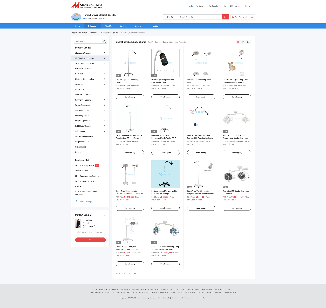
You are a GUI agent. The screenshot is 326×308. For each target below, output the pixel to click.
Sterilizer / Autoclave (83, 94)
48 (135, 273)
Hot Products (100, 289)
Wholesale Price (166, 289)
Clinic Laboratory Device (84, 63)
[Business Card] (105, 215)
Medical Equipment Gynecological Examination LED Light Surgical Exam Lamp (129, 138)
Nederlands (164, 292)
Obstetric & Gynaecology (85, 79)
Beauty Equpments (82, 105)
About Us (108, 26)
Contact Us (153, 26)
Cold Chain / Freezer (83, 126)
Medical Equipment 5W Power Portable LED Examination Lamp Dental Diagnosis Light (200, 138)
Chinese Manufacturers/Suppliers (132, 289)
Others (77, 152)
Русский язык (136, 292)
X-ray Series (79, 74)
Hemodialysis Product (83, 68)
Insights (227, 289)
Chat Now (90, 226)
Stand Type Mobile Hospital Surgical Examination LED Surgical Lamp (129, 194)
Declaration (189, 298)
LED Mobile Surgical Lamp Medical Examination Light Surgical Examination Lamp (236, 82)
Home (77, 26)
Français (126, 292)
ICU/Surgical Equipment (84, 58)
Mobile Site (218, 289)
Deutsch (154, 292)
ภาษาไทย (200, 292)
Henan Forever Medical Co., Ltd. (99, 15)
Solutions (123, 26)
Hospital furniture (82, 141)
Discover (138, 26)
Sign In (190, 6)
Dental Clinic (80, 84)
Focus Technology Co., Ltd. (146, 298)
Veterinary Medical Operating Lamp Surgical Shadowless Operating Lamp (165, 249)
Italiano (146, 292)
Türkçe (209, 292)
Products (93, 26)
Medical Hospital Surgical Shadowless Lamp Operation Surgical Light (127, 249)
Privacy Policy (201, 298)
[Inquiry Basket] (225, 6)
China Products (113, 289)
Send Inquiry (130, 97)
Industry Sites (179, 289)
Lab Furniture (80, 131)
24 (124, 273)
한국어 (179, 292)
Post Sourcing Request (244, 17)
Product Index (207, 289)
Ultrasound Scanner (83, 53)
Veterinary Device (82, 115)
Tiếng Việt (217, 292)
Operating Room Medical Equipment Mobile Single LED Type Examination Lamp (164, 138)
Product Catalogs (85, 201)
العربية (173, 292)
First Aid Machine (82, 110)
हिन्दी (193, 292)
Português (116, 292)
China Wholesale (152, 289)
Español (107, 292)
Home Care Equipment (84, 136)
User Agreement (177, 298)
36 (130, 273)
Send (90, 240)
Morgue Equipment (82, 121)
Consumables (80, 147)
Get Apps (236, 6)
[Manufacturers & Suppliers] (87, 5)
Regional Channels (193, 289)
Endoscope (79, 89)
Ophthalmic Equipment (84, 100)
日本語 (187, 292)
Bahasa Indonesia (229, 292)
